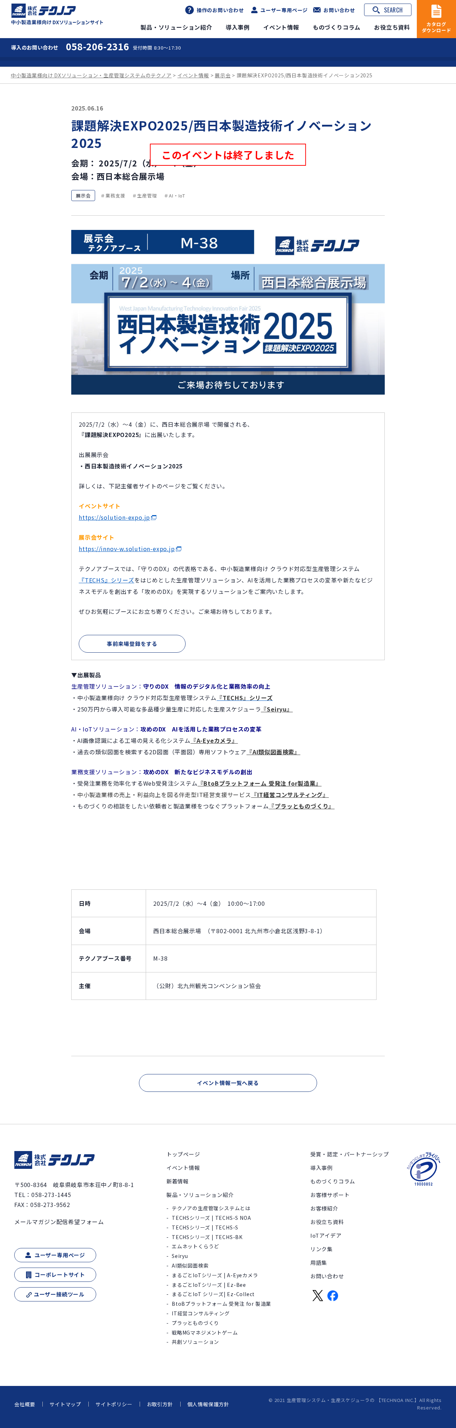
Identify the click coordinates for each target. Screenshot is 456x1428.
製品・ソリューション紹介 (176, 27)
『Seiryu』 (276, 709)
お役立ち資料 (392, 27)
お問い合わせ (339, 9)
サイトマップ (65, 1404)
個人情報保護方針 (208, 1404)
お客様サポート (330, 1194)
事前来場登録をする (132, 643)
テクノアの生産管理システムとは (211, 1208)
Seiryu (180, 1255)
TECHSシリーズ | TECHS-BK (207, 1236)
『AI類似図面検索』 (273, 752)
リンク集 (321, 1249)
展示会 (83, 195)
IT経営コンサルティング (201, 1313)
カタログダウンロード (436, 27)
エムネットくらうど (195, 1246)
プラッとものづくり (195, 1322)
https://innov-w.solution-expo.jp (127, 548)
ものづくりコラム (337, 27)
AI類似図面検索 (190, 1265)
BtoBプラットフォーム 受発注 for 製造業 (221, 1303)
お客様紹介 (324, 1208)
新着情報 (177, 1181)
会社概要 (24, 1404)
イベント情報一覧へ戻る (228, 1083)
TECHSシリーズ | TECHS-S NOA (211, 1217)
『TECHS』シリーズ (106, 580)
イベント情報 (281, 27)
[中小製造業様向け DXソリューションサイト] (57, 14)
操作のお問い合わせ (220, 10)
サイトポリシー (114, 1404)
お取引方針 (160, 1404)
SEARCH (393, 10)
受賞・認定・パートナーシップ (349, 1154)
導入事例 (238, 27)
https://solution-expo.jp (114, 517)
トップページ (183, 1154)
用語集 (318, 1262)
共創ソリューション (195, 1341)
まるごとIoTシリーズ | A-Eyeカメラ (215, 1275)
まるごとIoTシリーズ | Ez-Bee (209, 1284)
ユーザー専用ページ (284, 10)
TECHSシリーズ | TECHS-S (205, 1227)
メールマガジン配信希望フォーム (59, 1221)
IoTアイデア (326, 1235)
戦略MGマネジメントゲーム (205, 1332)
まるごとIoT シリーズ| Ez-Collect (213, 1294)
